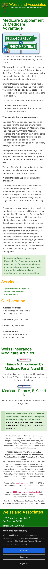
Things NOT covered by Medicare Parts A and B (24, 366)
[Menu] (5, 12)
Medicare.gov (21, 483)
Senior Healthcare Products (16, 288)
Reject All (24, 564)
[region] (24, 548)
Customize (24, 557)
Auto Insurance (11, 294)
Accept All (24, 550)
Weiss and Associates (22, 512)
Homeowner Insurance (14, 291)
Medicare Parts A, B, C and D (24, 393)
